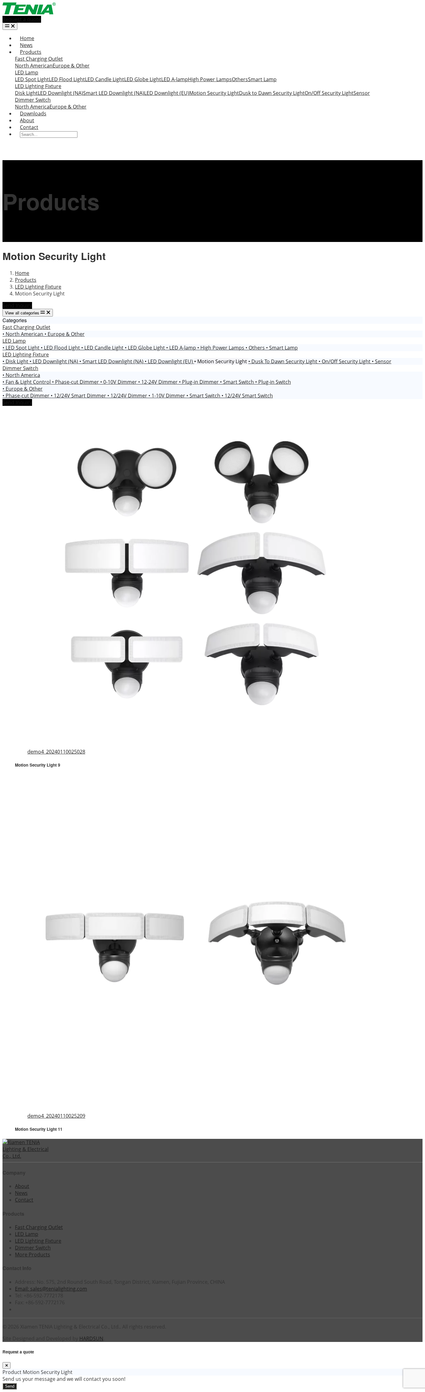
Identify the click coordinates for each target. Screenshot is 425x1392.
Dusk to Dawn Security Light (272, 93)
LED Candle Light (104, 79)
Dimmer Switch (33, 99)
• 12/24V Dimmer (127, 395)
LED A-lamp (174, 79)
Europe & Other (71, 65)
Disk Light (26, 93)
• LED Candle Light (103, 347)
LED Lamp (26, 72)
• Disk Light (16, 361)
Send (9, 1386)
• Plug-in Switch (273, 381)
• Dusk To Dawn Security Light (283, 361)
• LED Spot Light (21, 347)
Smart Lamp (262, 79)
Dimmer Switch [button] (20, 368)
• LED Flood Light (61, 347)
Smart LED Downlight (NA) (113, 93)
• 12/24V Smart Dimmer (79, 395)
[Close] (6, 1365)
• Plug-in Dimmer (199, 381)
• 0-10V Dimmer (119, 381)
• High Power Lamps (221, 347)
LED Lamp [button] (14, 340)
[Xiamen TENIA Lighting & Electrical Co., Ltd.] (27, 1156)
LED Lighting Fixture (38, 86)
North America (32, 106)
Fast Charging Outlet (39, 58)
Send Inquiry (17, 305)
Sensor (361, 93)
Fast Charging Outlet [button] (26, 327)
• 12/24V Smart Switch (247, 395)
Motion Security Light (214, 93)
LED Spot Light (32, 79)
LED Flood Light (67, 79)
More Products (32, 1254)
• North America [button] (21, 375)
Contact (29, 127)
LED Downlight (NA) (60, 93)
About (27, 120)
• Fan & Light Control (27, 381)
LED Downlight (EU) (166, 93)
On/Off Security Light (329, 93)
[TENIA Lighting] (29, 12)
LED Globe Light (142, 79)
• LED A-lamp (181, 347)
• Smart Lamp (282, 347)
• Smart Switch (237, 381)
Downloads (33, 113)
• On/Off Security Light (345, 361)
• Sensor (381, 361)
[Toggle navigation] (9, 26)
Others (240, 79)
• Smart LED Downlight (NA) (112, 361)
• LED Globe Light (145, 347)
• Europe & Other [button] (22, 388)
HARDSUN (91, 1338)
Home (27, 38)
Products (30, 52)
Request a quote (21, 19)
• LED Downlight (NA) (54, 361)
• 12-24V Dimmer (158, 381)
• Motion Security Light (221, 361)
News (26, 45)
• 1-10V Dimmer (167, 395)
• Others (255, 347)
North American (34, 65)
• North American (23, 334)
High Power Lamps (210, 79)
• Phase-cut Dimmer (76, 381)
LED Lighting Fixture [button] (25, 354)
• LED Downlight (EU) (169, 361)
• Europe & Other (64, 334)
